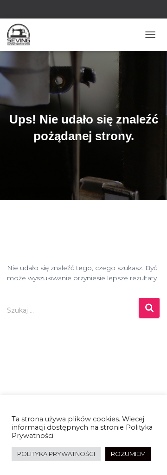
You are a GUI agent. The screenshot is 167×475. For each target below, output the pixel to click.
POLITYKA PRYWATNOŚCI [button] (56, 453)
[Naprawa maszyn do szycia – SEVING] (22, 34)
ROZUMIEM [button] (128, 453)
